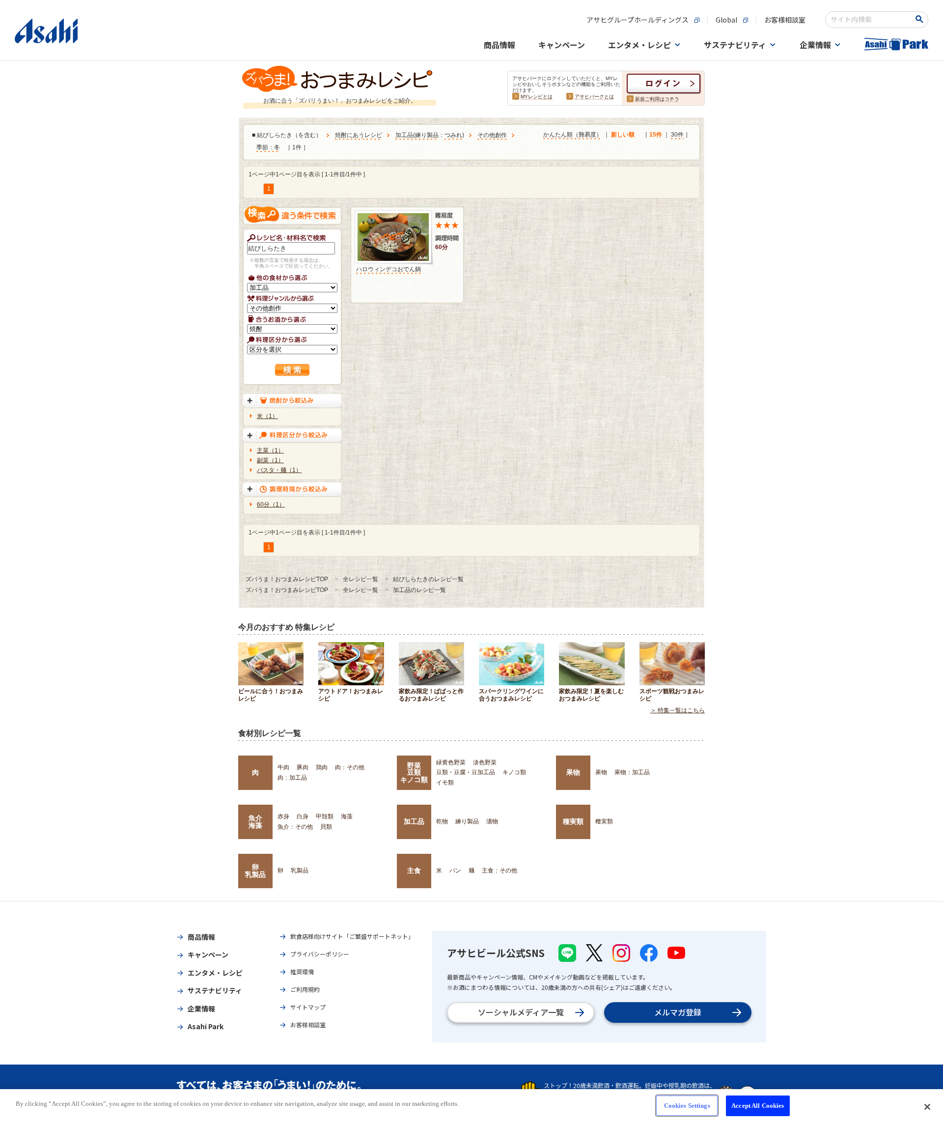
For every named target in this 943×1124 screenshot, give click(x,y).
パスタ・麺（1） (279, 470)
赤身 (283, 816)
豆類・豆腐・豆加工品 (465, 772)
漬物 (492, 821)
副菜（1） (270, 460)
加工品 (404, 135)
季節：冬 (268, 147)
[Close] (927, 1107)
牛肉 (283, 767)
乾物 (442, 821)
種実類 (573, 821)
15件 (655, 134)
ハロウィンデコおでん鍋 (388, 269)
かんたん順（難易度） (572, 134)
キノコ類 (514, 772)
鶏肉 (322, 767)
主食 (414, 870)
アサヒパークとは (594, 96)
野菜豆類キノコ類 (414, 772)
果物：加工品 (632, 772)
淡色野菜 (485, 762)
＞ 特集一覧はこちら (677, 710)
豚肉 (302, 767)
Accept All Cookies (757, 1105)
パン (455, 870)
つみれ (453, 135)
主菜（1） (270, 450)
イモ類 (445, 782)
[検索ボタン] (921, 19)
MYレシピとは (537, 96)
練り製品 (427, 135)
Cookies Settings (687, 1105)
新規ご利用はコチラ (657, 99)
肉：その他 (349, 767)
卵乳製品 (255, 870)
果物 (573, 772)
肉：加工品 (292, 777)
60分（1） (271, 504)
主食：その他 (499, 870)
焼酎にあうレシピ (358, 135)
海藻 (347, 816)
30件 (677, 134)
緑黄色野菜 (451, 762)
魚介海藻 (255, 821)
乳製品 (299, 870)
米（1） (267, 416)
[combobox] (870, 19)
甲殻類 (324, 816)
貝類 (326, 826)
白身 (302, 816)
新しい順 (623, 134)
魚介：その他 (295, 826)
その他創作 (492, 135)
